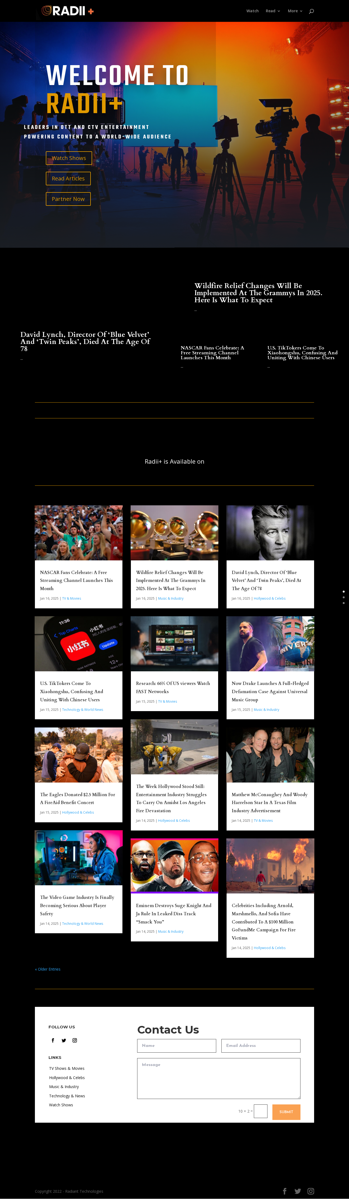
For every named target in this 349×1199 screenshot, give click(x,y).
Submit (286, 1112)
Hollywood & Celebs (78, 812)
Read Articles (68, 178)
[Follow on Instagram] (74, 1040)
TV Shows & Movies (67, 1068)
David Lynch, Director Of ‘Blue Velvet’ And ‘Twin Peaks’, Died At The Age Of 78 (85, 342)
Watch (252, 11)
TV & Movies (71, 598)
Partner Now (68, 199)
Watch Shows (69, 158)
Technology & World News (82, 709)
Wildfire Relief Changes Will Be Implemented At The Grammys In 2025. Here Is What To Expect (258, 293)
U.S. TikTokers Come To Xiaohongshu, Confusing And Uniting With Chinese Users (302, 353)
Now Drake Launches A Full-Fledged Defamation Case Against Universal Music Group (270, 692)
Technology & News (67, 1095)
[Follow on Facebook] (53, 1040)
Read (270, 11)
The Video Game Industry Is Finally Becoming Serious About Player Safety (77, 906)
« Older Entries (48, 969)
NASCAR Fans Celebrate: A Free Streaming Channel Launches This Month (212, 353)
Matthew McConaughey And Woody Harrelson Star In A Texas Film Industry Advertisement (270, 803)
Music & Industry (170, 598)
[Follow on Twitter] (63, 1040)
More (293, 11)
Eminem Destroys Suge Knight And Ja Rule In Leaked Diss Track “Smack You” (173, 914)
